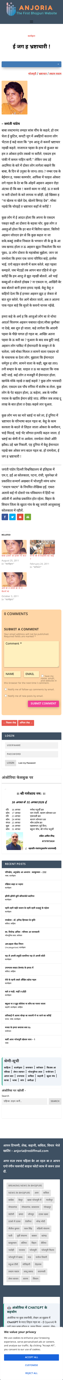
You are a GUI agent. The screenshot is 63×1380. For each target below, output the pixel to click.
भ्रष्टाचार (43, 74)
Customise (31, 1365)
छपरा (21, 1214)
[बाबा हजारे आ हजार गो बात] (14, 547)
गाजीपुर (49, 1200)
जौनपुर (31, 1214)
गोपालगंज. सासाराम (30, 1207)
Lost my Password (27, 763)
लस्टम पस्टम (55, 74)
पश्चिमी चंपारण (43, 1228)
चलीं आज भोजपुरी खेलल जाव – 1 (20, 1039)
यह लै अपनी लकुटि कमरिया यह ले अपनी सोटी (25, 956)
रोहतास (38, 1264)
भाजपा (22, 1250)
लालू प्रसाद (28, 1271)
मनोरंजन (8, 1031)
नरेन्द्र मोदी (40, 1221)
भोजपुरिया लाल (10, 935)
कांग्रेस (11, 1200)
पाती (10, 1235)
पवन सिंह (28, 1228)
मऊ (29, 1257)
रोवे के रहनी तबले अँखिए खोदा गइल (20, 980)
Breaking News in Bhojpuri (25, 1185)
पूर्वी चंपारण (22, 1235)
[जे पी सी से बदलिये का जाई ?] (42, 547)
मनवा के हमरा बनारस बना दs (18, 1027)
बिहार (34, 1243)
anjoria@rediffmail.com (31, 1151)
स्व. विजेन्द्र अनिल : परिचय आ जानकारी (22, 932)
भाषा (6, 876)
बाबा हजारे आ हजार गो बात (14, 555)
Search (5, 1096)
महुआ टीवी (13, 1264)
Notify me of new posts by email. (25, 696)
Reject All (31, 1373)
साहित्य (13, 923)
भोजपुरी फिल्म (47, 1250)
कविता (7, 923)
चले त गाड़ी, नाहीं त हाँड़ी (15, 991)
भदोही (11, 1250)
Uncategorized (11, 947)
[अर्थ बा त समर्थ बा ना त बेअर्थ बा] (14, 579)
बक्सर (34, 1235)
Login (10, 763)
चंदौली (11, 1214)
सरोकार (19, 935)
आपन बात (8, 1076)
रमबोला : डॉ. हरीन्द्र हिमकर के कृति (20, 920)
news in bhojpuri (19, 1193)
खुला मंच (51, 1076)
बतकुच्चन (12, 1243)
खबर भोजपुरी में (34, 1200)
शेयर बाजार (13, 1278)
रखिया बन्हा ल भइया (14, 884)
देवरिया (28, 1221)
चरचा (7, 1019)
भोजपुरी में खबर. (15, 1257)
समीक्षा (31, 1080)
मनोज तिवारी (41, 1257)
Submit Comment (43, 704)
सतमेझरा (31, 36)
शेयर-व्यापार (19, 1072)
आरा (37, 1193)
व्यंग (22, 1080)
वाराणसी (41, 1271)
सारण (25, 1278)
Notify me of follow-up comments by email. (31, 689)
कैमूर (20, 1200)
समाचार (30, 1067)
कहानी (7, 1007)
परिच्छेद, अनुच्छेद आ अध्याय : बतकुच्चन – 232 (25, 872)
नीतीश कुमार (13, 1228)
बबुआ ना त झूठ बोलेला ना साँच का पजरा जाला (25, 1003)
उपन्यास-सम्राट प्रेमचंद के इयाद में (19, 967)
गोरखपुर (47, 1207)
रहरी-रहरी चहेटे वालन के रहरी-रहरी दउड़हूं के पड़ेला (27, 908)
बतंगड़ (44, 1235)
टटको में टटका (14, 1221)
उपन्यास (20, 1076)
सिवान (35, 1278)
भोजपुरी (32, 74)
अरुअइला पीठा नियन (14, 944)
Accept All (31, 1357)
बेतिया (43, 1243)
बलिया (24, 1243)
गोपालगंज (12, 1207)
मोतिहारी (26, 1264)
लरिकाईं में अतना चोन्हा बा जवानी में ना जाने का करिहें (28, 1015)
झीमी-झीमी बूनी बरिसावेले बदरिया (19, 896)
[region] (31, 1353)
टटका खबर (43, 1214)
